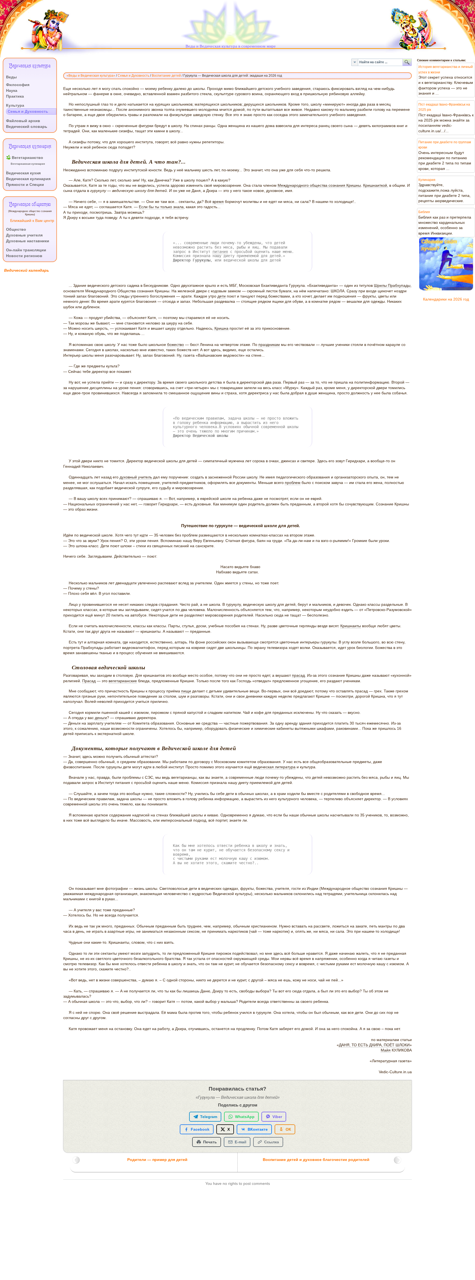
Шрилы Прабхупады (392, 285)
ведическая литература (274, 767)
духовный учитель (136, 477)
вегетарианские (123, 681)
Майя (386, 1050)
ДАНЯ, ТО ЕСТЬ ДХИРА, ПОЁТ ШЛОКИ (374, 1045)
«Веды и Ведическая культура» (91, 76)
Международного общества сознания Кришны (319, 185)
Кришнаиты (350, 626)
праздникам (269, 345)
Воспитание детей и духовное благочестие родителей (316, 1160)
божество (175, 345)
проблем (292, 483)
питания (220, 251)
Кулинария (426, 180)
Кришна (221, 328)
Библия (424, 212)
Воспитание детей (166, 76)
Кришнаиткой (375, 185)
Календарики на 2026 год (446, 299)
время (218, 202)
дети (221, 296)
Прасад (89, 681)
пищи (186, 691)
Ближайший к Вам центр (32, 221)
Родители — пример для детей (157, 1160)
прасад (298, 675)
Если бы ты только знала (161, 207)
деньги (101, 718)
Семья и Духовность (133, 76)
